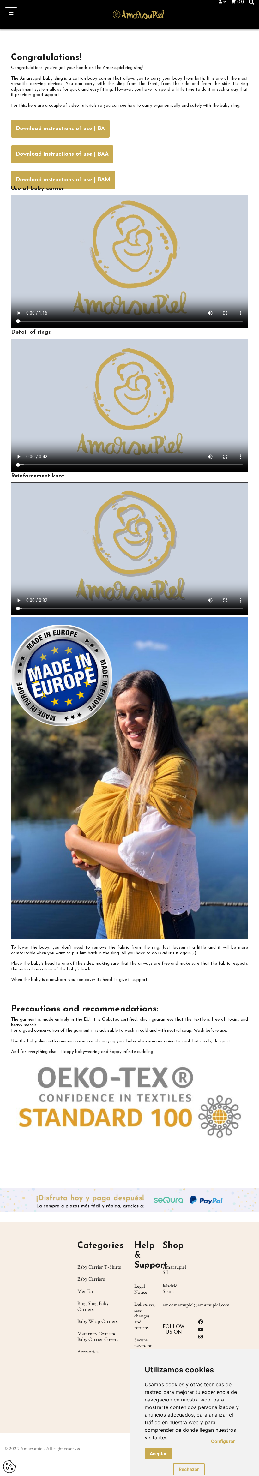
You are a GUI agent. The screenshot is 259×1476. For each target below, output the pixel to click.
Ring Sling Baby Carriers (93, 1306)
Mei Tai (85, 1291)
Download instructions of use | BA (60, 128)
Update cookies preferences (9, 1464)
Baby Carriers (91, 1279)
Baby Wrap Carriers (97, 1321)
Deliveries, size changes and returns (145, 1316)
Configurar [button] (223, 1441)
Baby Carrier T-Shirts (99, 1267)
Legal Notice (140, 1289)
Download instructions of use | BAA (62, 154)
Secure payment (143, 1343)
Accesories (88, 1351)
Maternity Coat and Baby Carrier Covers (97, 1336)
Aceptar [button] (158, 1453)
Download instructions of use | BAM (63, 180)
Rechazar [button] (189, 1469)
